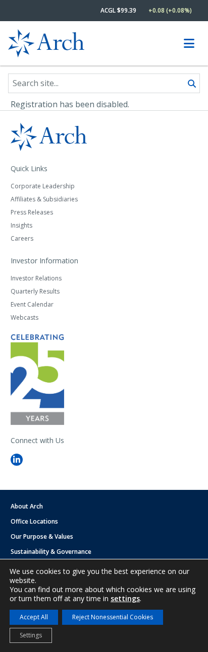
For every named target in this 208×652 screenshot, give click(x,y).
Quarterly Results (35, 291)
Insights (21, 225)
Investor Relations (36, 278)
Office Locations (34, 521)
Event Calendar (32, 304)
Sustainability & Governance (51, 551)
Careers (22, 238)
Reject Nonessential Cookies (112, 617)
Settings (31, 635)
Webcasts (24, 317)
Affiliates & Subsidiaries (44, 199)
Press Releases (32, 212)
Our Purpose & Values (42, 536)
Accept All (34, 617)
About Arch (27, 506)
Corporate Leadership (43, 186)
